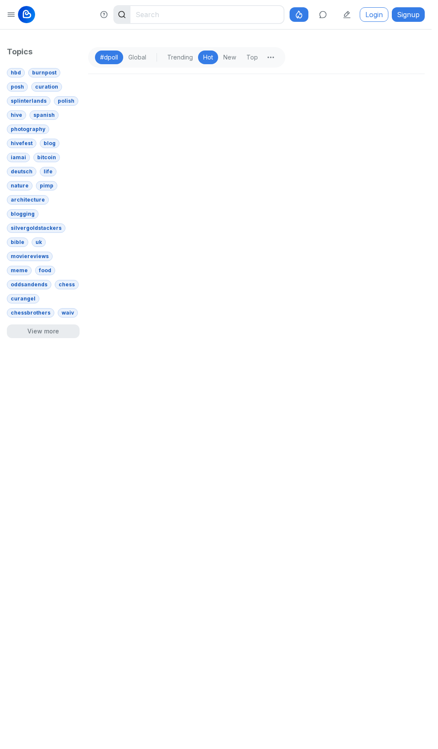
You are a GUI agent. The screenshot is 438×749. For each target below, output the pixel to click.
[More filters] (270, 57)
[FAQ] (104, 14)
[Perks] (299, 14)
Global (137, 57)
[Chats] (323, 14)
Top (252, 57)
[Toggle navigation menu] (11, 14)
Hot (208, 57)
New (229, 57)
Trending (180, 57)
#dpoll (109, 57)
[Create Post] (346, 14)
